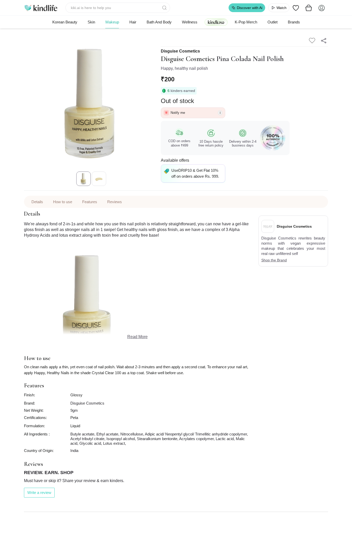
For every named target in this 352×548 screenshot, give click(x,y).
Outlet (272, 22)
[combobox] (117, 8)
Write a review (39, 492)
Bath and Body (159, 22)
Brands (294, 22)
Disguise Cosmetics (180, 51)
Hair (132, 22)
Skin (91, 22)
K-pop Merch (246, 22)
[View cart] (308, 7)
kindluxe (216, 22)
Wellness (189, 22)
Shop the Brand (274, 260)
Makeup (112, 22)
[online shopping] (40, 7)
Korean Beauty (64, 22)
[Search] (165, 8)
